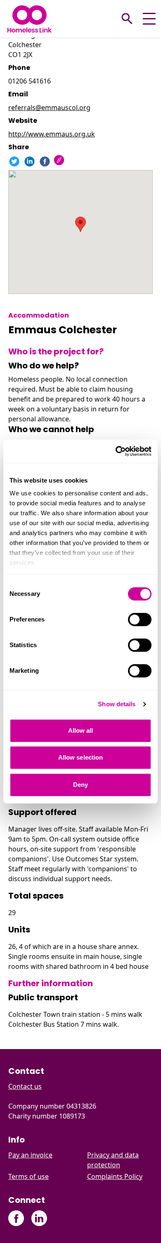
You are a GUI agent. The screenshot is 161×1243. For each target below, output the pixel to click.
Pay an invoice (30, 1154)
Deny (80, 784)
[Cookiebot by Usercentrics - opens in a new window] (116, 451)
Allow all (80, 730)
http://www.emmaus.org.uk (51, 134)
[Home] (29, 19)
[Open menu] (149, 19)
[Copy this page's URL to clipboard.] (60, 161)
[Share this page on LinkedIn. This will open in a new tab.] (30, 161)
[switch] (140, 619)
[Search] (127, 18)
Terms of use (28, 1176)
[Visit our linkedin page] (39, 1218)
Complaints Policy (114, 1176)
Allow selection (80, 757)
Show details (116, 704)
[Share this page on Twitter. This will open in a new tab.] (14, 161)
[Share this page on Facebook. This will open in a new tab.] (45, 161)
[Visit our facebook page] (16, 1218)
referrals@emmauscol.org (49, 107)
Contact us (25, 1086)
